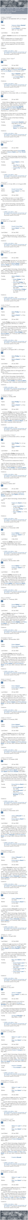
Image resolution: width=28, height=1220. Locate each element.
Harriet (21, 150)
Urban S (16, 815)
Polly (22, 152)
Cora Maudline (19, 289)
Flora (17, 1067)
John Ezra (18, 509)
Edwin (16, 644)
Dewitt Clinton (17, 189)
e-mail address (10, 50)
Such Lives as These (19, 10)
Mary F (16, 73)
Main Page (3, 8)
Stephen (11, 152)
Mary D (17, 511)
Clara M (18, 790)
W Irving (18, 787)
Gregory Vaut (11, 1213)
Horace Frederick (18, 793)
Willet (15, 312)
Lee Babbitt (18, 77)
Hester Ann (18, 506)
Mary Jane (16, 947)
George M (17, 1015)
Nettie (17, 279)
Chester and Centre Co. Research (8, 11)
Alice (16, 165)
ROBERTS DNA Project (6, 13)
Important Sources (9, 10)
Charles (16, 168)
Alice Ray (18, 282)
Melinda (15, 263)
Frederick (18, 286)
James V (16, 992)
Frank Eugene (18, 968)
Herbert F (17, 1050)
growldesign (16, 1218)
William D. (16, 1037)
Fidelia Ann (17, 503)
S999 (5, 50)
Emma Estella (18, 963)
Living (16, 125)
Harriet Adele (17, 106)
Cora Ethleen (18, 965)
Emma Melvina (18, 646)
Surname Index (10, 8)
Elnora (15, 994)
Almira (14, 771)
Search (2, 10)
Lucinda (16, 28)
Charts (23, 8)
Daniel (15, 533)
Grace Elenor (18, 971)
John (15, 494)
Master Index (18, 8)
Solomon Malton (18, 25)
